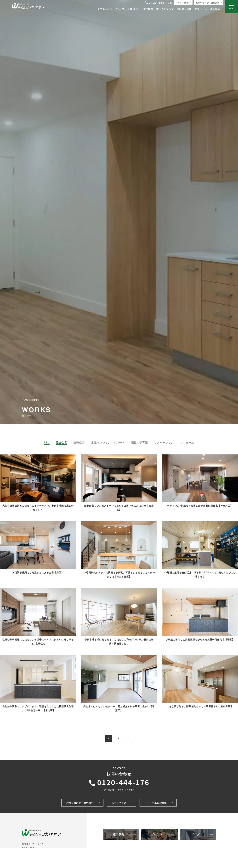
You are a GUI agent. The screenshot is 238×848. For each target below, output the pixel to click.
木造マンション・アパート (108, 442)
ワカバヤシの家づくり (127, 9)
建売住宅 (79, 442)
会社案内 (215, 9)
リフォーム (201, 9)
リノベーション (164, 442)
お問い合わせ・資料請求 (208, 2)
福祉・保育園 (139, 442)
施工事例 (148, 9)
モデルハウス (104, 9)
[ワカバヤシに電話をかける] (119, 782)
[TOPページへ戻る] (28, 6)
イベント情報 (182, 2)
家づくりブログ (165, 9)
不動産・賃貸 (184, 9)
